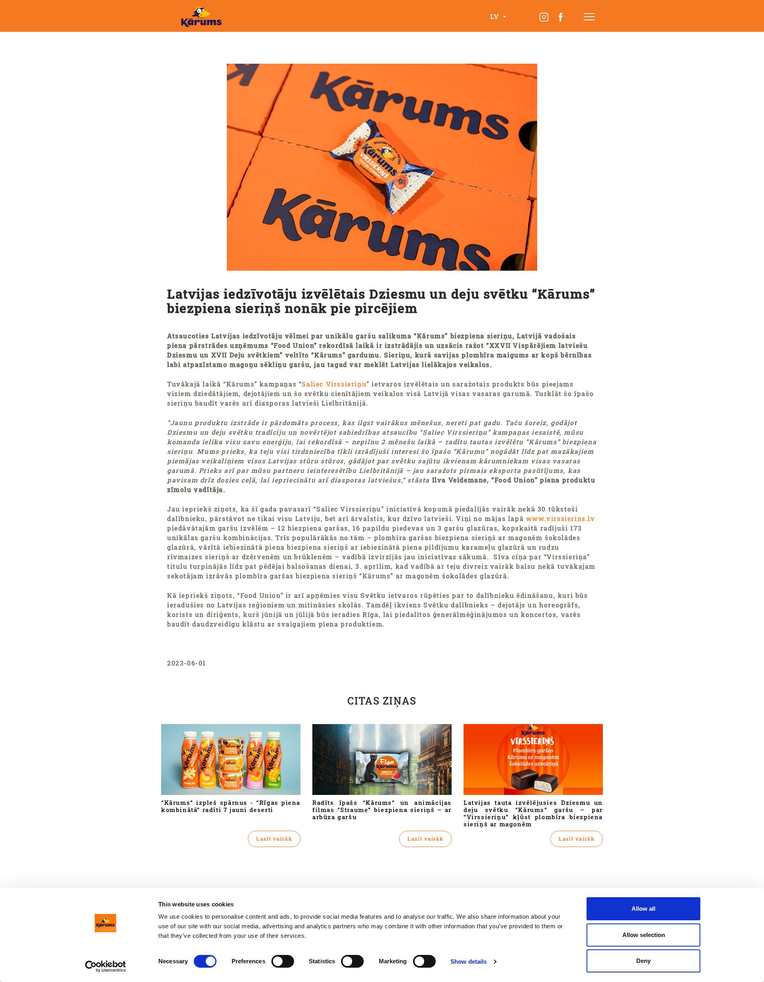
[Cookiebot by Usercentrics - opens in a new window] (105, 966)
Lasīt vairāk (274, 838)
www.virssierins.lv (560, 518)
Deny (643, 960)
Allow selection (643, 934)
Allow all (643, 908)
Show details (468, 961)
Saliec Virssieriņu (334, 384)
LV (495, 16)
